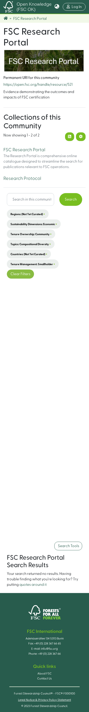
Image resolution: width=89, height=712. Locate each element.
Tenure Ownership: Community (31, 234)
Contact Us (44, 678)
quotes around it (33, 584)
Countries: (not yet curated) (28, 254)
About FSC (44, 673)
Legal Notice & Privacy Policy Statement (44, 700)
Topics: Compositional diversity (30, 244)
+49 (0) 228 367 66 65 (47, 643)
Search (71, 199)
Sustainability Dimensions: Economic (33, 224)
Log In (79, 7)
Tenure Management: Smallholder (32, 264)
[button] (57, 7)
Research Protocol (22, 178)
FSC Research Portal (24, 150)
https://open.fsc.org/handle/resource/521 (38, 84)
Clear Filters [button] (20, 274)
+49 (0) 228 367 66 (49, 653)
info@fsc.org (49, 648)
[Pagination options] (81, 136)
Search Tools (68, 546)
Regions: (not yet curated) (27, 214)
